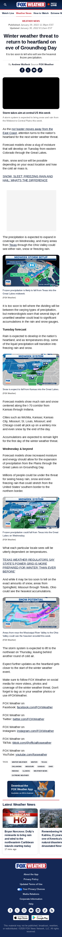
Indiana (15, 771)
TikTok (44, 910)
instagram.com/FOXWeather (35, 731)
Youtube (31, 910)
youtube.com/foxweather (31, 754)
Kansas (41, 766)
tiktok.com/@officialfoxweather (31, 742)
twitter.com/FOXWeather (28, 719)
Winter (34, 762)
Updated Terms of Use (31, 884)
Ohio (51, 766)
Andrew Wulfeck (21, 64)
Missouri (29, 766)
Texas (13, 245)
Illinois (26, 771)
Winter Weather (19, 762)
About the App (31, 874)
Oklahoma (16, 766)
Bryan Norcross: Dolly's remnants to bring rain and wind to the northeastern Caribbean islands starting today (19, 838)
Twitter (28, 70)
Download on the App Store (21, 917)
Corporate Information (31, 899)
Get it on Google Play (40, 917)
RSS (51, 910)
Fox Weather (31, 4)
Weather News (24, 13)
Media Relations (31, 894)
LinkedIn (38, 910)
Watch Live (8, 13)
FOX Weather (46, 64)
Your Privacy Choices (34, 889)
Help (31, 904)
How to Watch (41, 13)
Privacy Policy (31, 879)
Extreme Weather (20, 775)
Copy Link (40, 70)
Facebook (22, 70)
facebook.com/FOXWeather (35, 707)
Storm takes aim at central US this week (26, 112)
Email (34, 70)
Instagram (24, 910)
